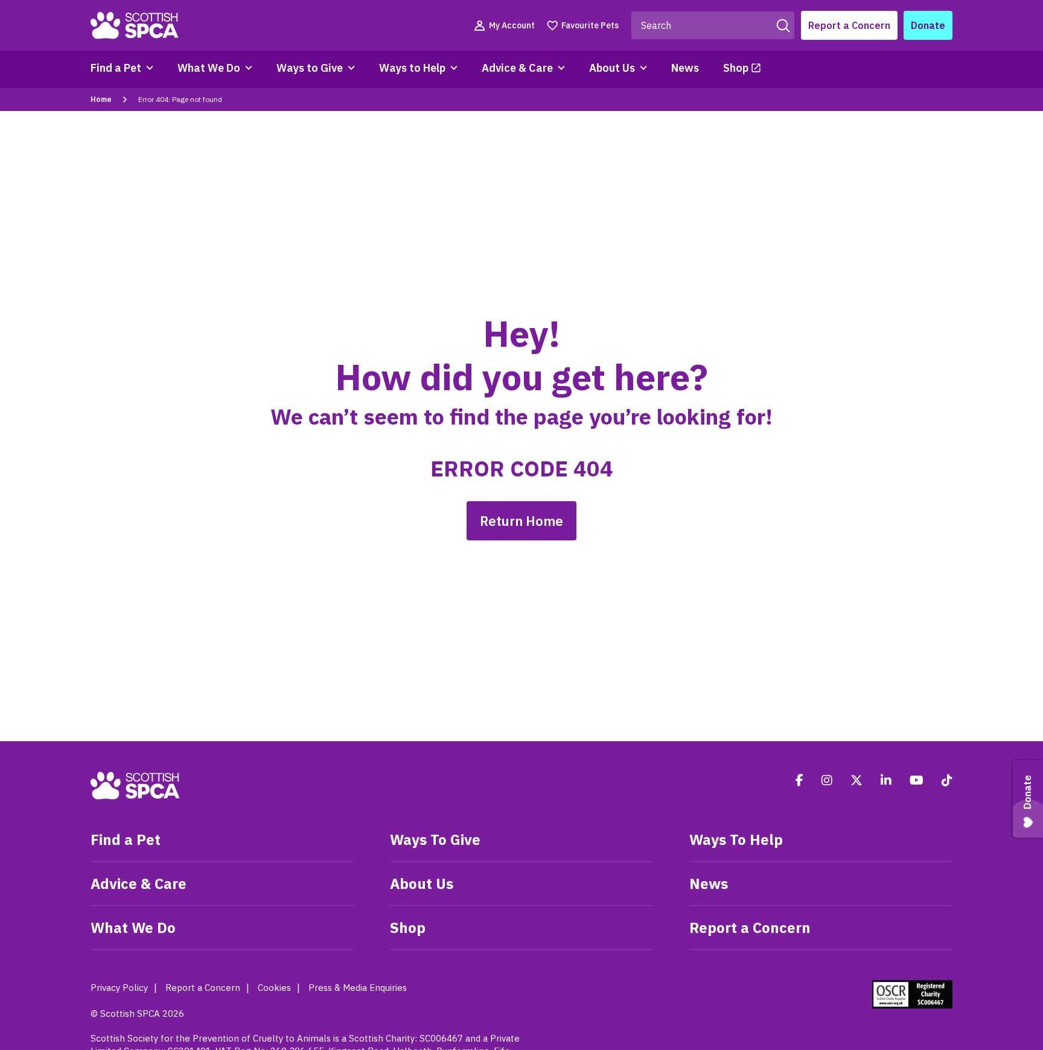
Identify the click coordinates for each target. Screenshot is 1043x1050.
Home (101, 99)
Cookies (274, 987)
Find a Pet (116, 68)
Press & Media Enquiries (357, 987)
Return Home (521, 521)
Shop (735, 68)
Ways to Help (412, 68)
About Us (612, 68)
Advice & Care (517, 68)
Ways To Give (435, 839)
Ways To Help (736, 839)
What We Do (208, 68)
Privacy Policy (119, 987)
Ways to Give (309, 68)
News (685, 68)
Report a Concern (849, 25)
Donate (928, 25)
